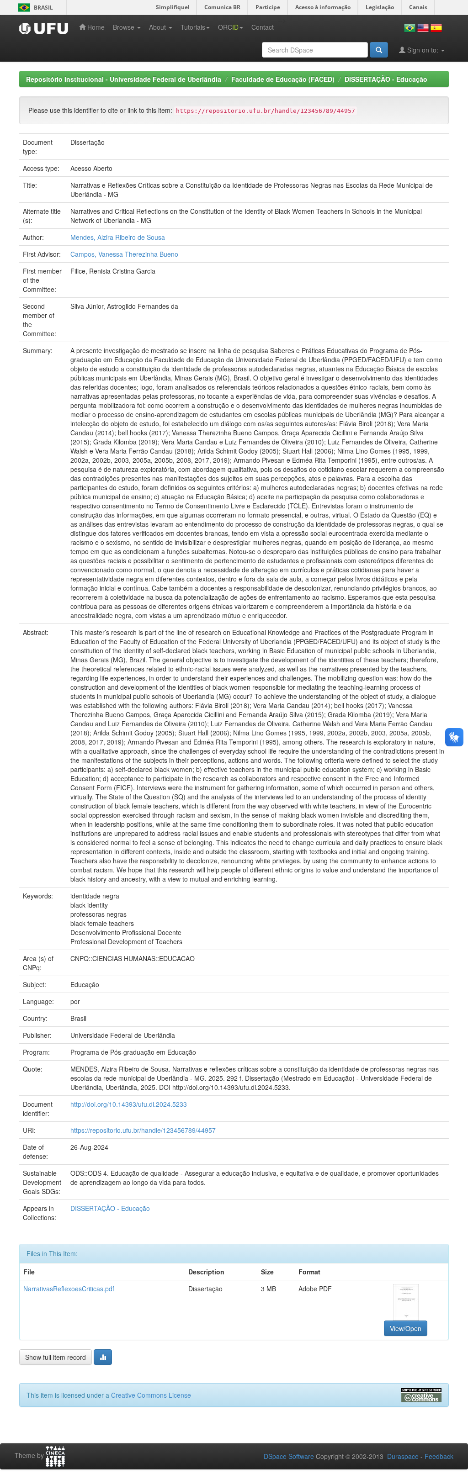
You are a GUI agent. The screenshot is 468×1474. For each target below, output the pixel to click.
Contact (262, 27)
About (158, 27)
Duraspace (403, 1456)
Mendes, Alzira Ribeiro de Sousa (117, 237)
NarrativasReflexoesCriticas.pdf (68, 1288)
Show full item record (55, 1357)
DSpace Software (289, 1456)
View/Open (405, 1328)
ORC (228, 27)
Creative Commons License (151, 1395)
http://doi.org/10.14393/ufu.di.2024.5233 (128, 1104)
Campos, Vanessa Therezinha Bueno (124, 254)
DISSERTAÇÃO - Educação (386, 79)
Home (95, 27)
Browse (124, 27)
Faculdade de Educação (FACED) (283, 79)
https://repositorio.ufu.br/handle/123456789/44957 (143, 1130)
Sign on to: (422, 49)
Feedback (439, 1456)
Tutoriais (193, 27)
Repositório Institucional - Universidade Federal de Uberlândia (123, 79)
